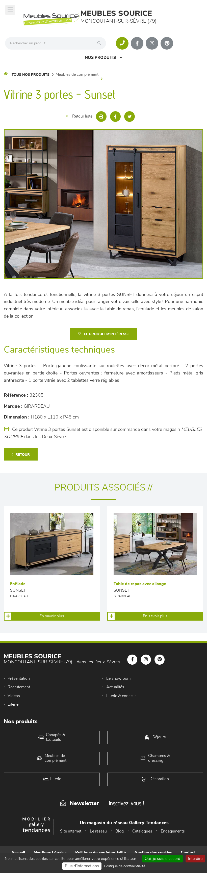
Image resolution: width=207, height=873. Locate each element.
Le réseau (98, 831)
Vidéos (14, 696)
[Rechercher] (100, 43)
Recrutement (19, 687)
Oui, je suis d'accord (162, 859)
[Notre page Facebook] (137, 43)
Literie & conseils (121, 696)
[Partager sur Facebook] (115, 116)
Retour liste (82, 116)
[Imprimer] (101, 116)
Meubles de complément (77, 74)
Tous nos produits (30, 75)
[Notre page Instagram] (152, 43)
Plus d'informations (82, 866)
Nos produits (100, 58)
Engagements (173, 831)
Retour (22, 455)
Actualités (115, 687)
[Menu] (10, 10)
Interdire (195, 859)
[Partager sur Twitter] (129, 116)
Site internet (70, 831)
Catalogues (142, 831)
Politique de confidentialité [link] (124, 866)
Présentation (19, 678)
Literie (13, 704)
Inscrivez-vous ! (126, 803)
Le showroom (118, 678)
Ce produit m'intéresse (107, 334)
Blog (119, 831)
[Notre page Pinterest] (167, 43)
